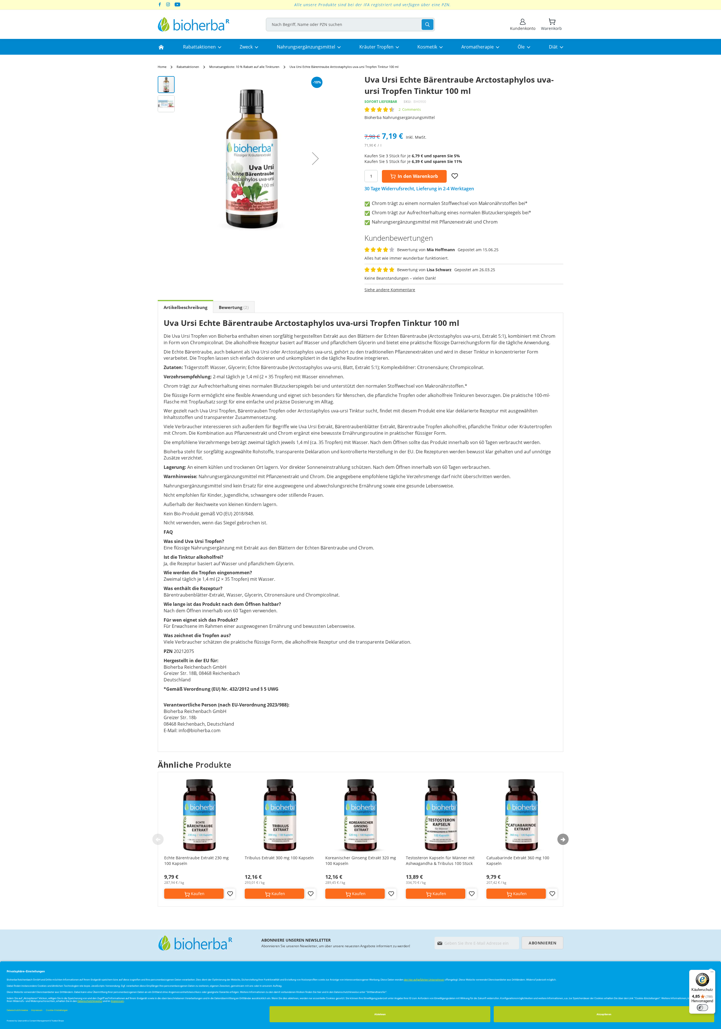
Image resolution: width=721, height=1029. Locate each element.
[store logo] (194, 24)
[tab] (185, 307)
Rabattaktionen (188, 67)
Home (162, 67)
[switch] (702, 1007)
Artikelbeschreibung (185, 307)
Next (563, 839)
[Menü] (712, 973)
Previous (158, 839)
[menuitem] (161, 46)
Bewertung (233, 307)
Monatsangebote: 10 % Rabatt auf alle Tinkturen (244, 67)
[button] (315, 158)
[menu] (360, 47)
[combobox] (350, 24)
